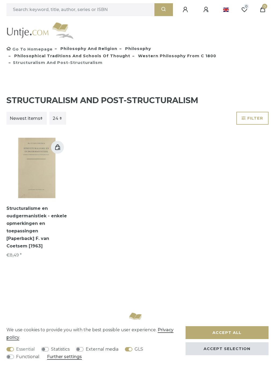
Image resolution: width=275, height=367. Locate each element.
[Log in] (186, 9)
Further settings (64, 356)
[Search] (163, 9)
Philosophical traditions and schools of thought (71, 55)
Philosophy (137, 48)
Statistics (60, 349)
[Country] (226, 9)
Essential (25, 349)
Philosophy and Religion (88, 48)
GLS (139, 349)
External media (102, 349)
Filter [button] (255, 118)
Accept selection (227, 348)
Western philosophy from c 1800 (176, 55)
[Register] (207, 9)
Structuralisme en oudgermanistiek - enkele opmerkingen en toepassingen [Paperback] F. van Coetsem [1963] (36, 227)
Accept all (226, 332)
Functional (27, 356)
